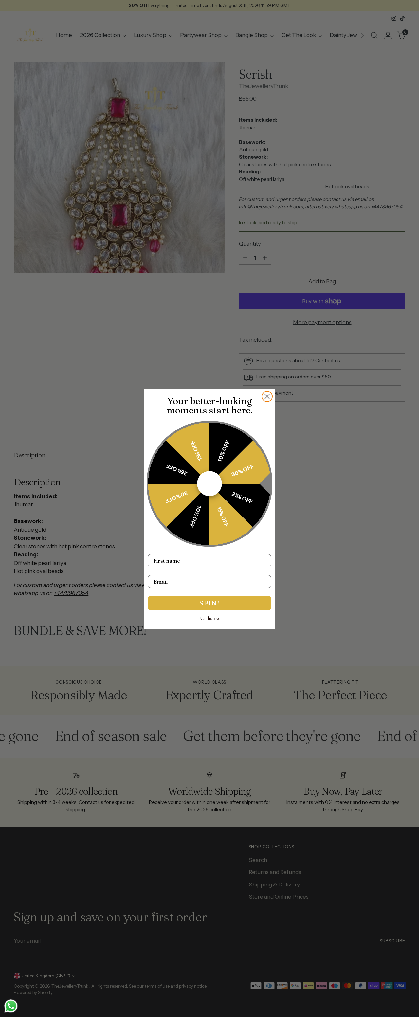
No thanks (209, 618)
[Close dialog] (267, 396)
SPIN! (209, 603)
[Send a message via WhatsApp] (11, 1006)
